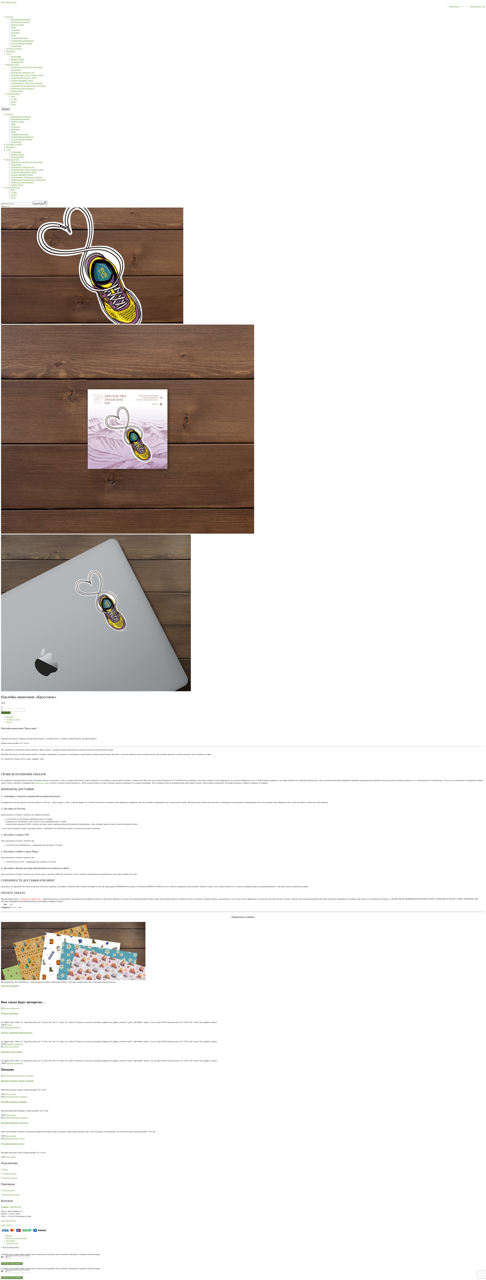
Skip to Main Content (8, 2)
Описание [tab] (10, 717)
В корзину (6, 713)
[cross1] (96, 691)
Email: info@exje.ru (8, 1221)
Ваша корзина (477, 6)
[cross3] (127, 533)
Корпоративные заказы (11, 1195)
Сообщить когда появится (12, 1263)
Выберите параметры (15, 1044)
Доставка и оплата (9, 1174)
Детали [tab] (9, 722)
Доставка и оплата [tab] (13, 719)
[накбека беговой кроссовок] (92, 323)
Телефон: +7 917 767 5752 (11, 1207)
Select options (11, 1094)
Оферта (5, 1169)
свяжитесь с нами (42, 783)
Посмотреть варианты (10, 986)
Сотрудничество (8, 1190)
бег (8, 206)
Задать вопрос (6, 1225)
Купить (9, 1025)
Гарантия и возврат (9, 1178)
